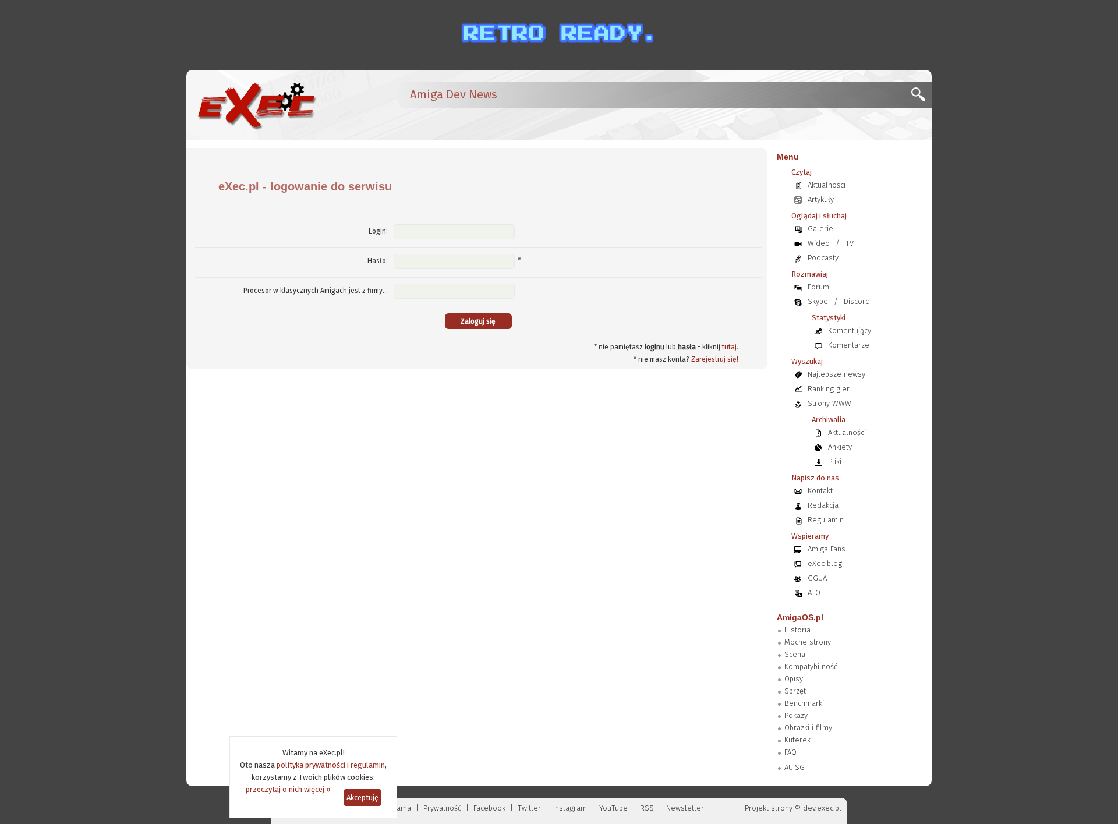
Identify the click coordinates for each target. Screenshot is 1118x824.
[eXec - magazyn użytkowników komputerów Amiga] (256, 105)
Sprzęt (795, 691)
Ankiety (840, 447)
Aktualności (826, 185)
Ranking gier (829, 388)
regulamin (368, 765)
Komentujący (849, 330)
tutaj (729, 347)
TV (849, 243)
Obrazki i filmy (808, 727)
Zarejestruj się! (714, 359)
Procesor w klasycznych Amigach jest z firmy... (315, 291)
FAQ (790, 752)
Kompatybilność (810, 666)
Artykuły (821, 199)
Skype (818, 301)
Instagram (570, 808)
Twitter (529, 808)
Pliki (834, 461)
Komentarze (848, 345)
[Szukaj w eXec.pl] (921, 97)
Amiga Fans (826, 548)
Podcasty (823, 257)
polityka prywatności (311, 765)
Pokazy (796, 715)
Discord (857, 301)
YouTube (613, 808)
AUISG (794, 767)
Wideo (819, 243)
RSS (647, 808)
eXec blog (825, 563)
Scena (794, 654)
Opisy (793, 678)
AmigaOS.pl (800, 617)
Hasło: (377, 261)
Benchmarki (804, 703)
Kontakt (820, 490)
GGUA (817, 578)
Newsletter (685, 808)
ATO (814, 592)
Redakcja (823, 505)
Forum (818, 286)
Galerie (820, 228)
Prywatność (442, 808)
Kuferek (797, 739)
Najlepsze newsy (836, 374)
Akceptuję (362, 797)
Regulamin (826, 519)
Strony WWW (829, 403)
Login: (378, 231)
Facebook (489, 808)
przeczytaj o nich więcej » (288, 789)
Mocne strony (807, 642)
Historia (797, 629)
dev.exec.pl (822, 808)
